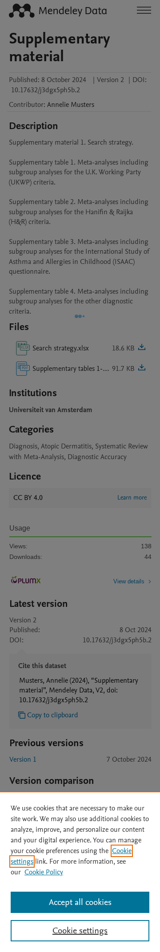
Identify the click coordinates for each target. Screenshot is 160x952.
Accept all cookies (80, 902)
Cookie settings (80, 930)
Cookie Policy (43, 872)
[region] (80, 871)
